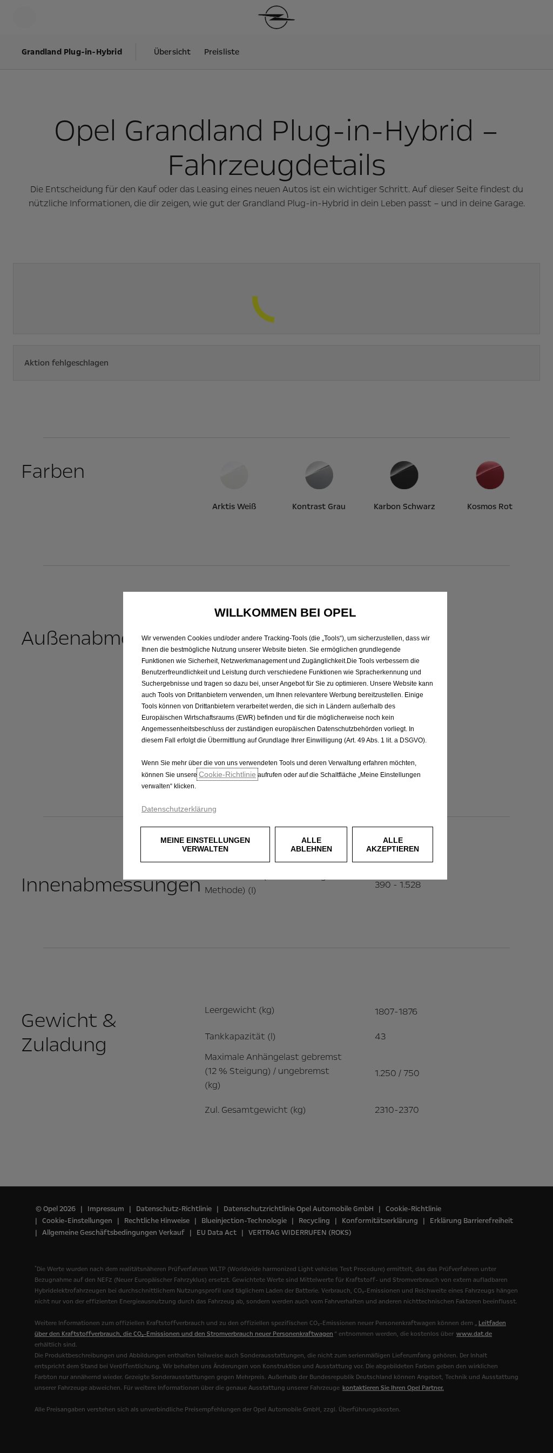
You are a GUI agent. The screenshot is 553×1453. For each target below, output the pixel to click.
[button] (205, 844)
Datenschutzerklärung (179, 809)
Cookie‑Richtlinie (227, 774)
